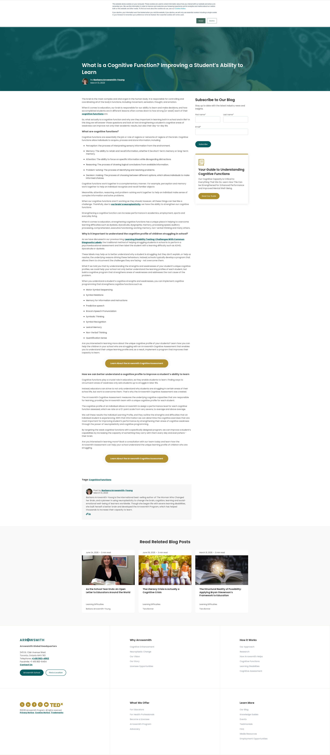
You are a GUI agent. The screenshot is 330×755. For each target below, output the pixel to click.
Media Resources (248, 733)
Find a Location (56, 672)
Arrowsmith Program (140, 724)
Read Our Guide (209, 196)
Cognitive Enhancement (142, 646)
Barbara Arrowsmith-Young (109, 79)
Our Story (134, 661)
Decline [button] (212, 21)
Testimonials (246, 724)
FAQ (242, 729)
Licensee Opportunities (141, 666)
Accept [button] (201, 21)
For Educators (137, 709)
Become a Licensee (139, 719)
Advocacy (135, 729)
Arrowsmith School (31, 672)
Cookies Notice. (180, 8)
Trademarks (57, 712)
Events (243, 719)
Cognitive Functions (100, 479)
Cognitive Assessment (251, 671)
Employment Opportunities (253, 738)
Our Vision (135, 656)
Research (244, 651)
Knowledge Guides (249, 714)
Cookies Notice (42, 712)
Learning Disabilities (249, 666)
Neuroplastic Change (140, 651)
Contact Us (26, 664)
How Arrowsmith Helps (251, 656)
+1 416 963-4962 (40, 658)
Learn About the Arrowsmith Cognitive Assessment (136, 363)
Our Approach (247, 646)
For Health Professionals (142, 714)
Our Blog (244, 709)
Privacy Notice (27, 712)
